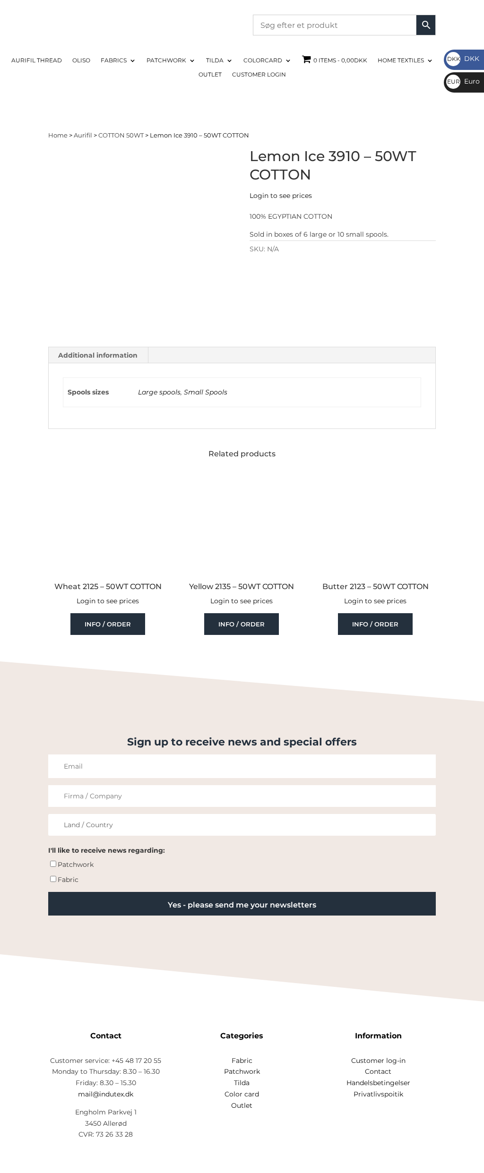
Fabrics (114, 60)
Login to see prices (281, 195)
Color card (242, 1094)
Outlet (210, 74)
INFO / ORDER (108, 624)
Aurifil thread (36, 60)
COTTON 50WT (121, 135)
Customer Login (259, 74)
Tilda (215, 60)
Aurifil (83, 135)
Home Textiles (401, 60)
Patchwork (166, 60)
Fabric (68, 879)
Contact (378, 1071)
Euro (463, 81)
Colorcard (262, 60)
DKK (463, 58)
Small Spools (205, 392)
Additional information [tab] (98, 355)
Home (58, 135)
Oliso (81, 60)
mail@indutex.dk (105, 1094)
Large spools (159, 392)
